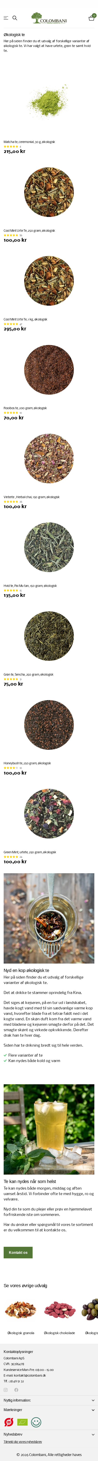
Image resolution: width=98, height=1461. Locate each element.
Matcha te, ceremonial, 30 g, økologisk (29, 142)
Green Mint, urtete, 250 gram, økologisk (30, 852)
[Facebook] (16, 1390)
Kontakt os (18, 1252)
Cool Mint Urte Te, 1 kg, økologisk (25, 319)
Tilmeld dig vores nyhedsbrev (23, 1442)
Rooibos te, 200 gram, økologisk (25, 408)
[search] (15, 18)
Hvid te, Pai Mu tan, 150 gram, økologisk (30, 586)
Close (49, 1400)
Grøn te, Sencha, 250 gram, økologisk (29, 674)
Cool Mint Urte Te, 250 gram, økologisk (29, 231)
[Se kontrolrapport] (36, 1422)
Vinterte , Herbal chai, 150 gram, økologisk (32, 497)
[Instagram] (6, 1390)
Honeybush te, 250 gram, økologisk (27, 763)
